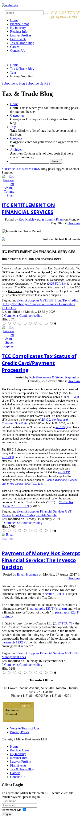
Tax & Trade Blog (22, 43)
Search (56, 161)
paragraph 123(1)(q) (15, 642)
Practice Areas (19, 24)
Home (14, 20)
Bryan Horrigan (27, 574)
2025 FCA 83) (57, 283)
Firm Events (18, 39)
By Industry (18, 28)
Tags (13, 72)
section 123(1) (54, 594)
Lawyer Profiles (20, 35)
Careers (15, 46)
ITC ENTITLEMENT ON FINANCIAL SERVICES (28, 208)
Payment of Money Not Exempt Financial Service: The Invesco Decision (41, 560)
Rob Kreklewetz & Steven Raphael (52, 377)
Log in (7, 814)
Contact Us (17, 50)
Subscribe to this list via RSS (21, 169)
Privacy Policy (19, 732)
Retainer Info (19, 31)
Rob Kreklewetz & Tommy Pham (41, 219)
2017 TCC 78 (63, 623)
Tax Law (74, 223)
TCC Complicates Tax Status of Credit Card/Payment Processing (39, 362)
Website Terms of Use (24, 728)
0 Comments (10, 315)
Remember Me (11, 810)
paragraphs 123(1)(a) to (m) (48, 608)
